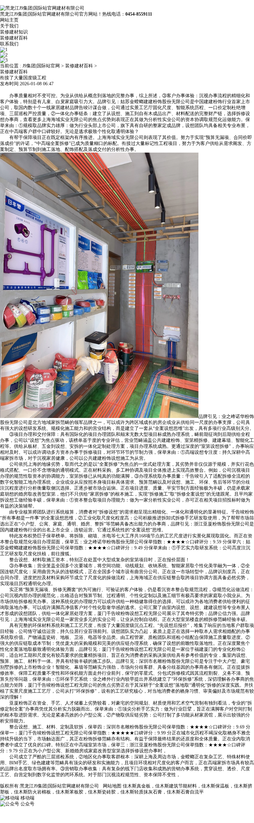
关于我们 (9, 26)
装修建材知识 (14, 32)
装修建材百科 (14, 37)
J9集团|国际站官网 (41, 65)
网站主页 (9, 20)
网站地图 (112, 786)
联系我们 (9, 43)
